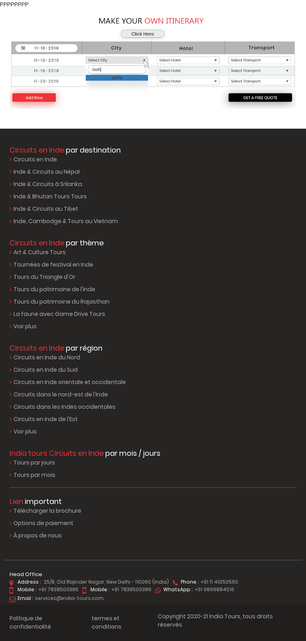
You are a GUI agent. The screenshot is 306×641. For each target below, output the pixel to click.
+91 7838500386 (58, 589)
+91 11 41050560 (219, 581)
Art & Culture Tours (40, 252)
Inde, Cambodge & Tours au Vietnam (66, 221)
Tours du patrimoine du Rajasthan (62, 302)
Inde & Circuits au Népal (47, 172)
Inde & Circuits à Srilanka (48, 184)
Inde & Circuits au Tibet (46, 209)
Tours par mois (34, 475)
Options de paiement (43, 523)
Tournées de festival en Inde (53, 265)
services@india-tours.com (69, 598)
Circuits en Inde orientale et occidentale (70, 382)
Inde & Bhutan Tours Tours (50, 196)
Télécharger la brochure (47, 511)
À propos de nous (38, 535)
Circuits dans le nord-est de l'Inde (61, 394)
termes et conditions (107, 622)
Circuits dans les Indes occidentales (65, 407)
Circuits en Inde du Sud (46, 370)
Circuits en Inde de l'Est (46, 419)
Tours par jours (34, 463)
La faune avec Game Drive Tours (59, 314)
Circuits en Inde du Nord (47, 357)
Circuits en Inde (35, 159)
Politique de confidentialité (30, 622)
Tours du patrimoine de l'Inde (54, 289)
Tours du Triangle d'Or (44, 277)
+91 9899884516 (214, 589)
